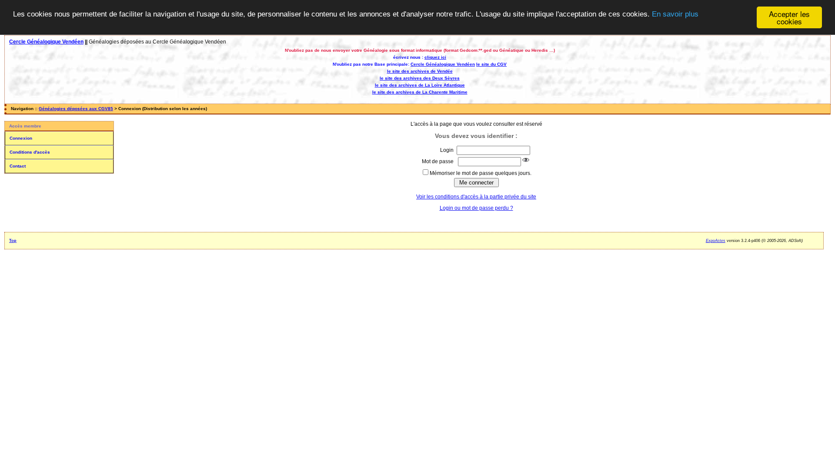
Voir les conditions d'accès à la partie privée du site (476, 197)
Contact (18, 166)
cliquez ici (435, 57)
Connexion (21, 138)
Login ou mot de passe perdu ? (476, 208)
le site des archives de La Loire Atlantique (420, 85)
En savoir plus (675, 14)
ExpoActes (715, 240)
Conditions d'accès (30, 152)
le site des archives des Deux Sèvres (420, 78)
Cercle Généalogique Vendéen (46, 42)
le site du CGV (491, 64)
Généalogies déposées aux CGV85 (76, 108)
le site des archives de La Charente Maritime (420, 92)
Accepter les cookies (789, 17)
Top (13, 240)
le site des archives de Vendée (420, 71)
